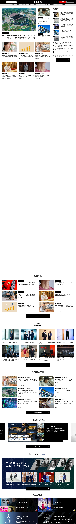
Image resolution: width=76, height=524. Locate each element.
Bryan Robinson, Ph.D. (22, 311)
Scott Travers (37, 78)
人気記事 (18, 4)
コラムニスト (41, 4)
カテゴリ (29, 4)
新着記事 (12, 4)
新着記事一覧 (38, 316)
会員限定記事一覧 (38, 412)
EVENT (63, 4)
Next (69, 432)
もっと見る (63, 60)
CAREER (52, 4)
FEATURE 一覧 (38, 446)
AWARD (47, 4)
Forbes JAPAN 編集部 (6, 78)
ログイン (70, 1)
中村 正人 (56, 407)
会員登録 (62, 1)
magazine (4, 40)
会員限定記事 (23, 4)
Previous (7, 432)
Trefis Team (40, 40)
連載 (35, 4)
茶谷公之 (39, 23)
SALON (58, 4)
